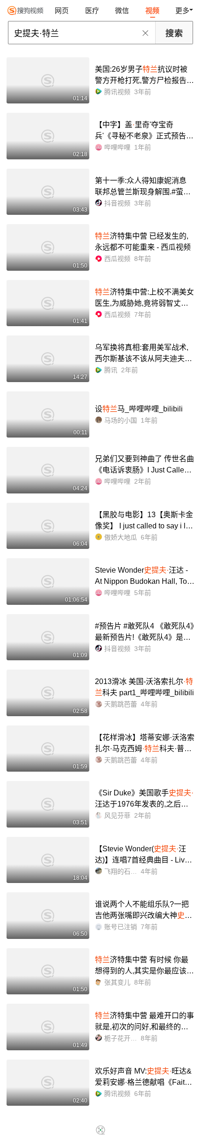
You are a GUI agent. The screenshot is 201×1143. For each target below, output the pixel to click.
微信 (122, 10)
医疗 (92, 10)
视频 (152, 10)
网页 (62, 10)
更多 (182, 10)
